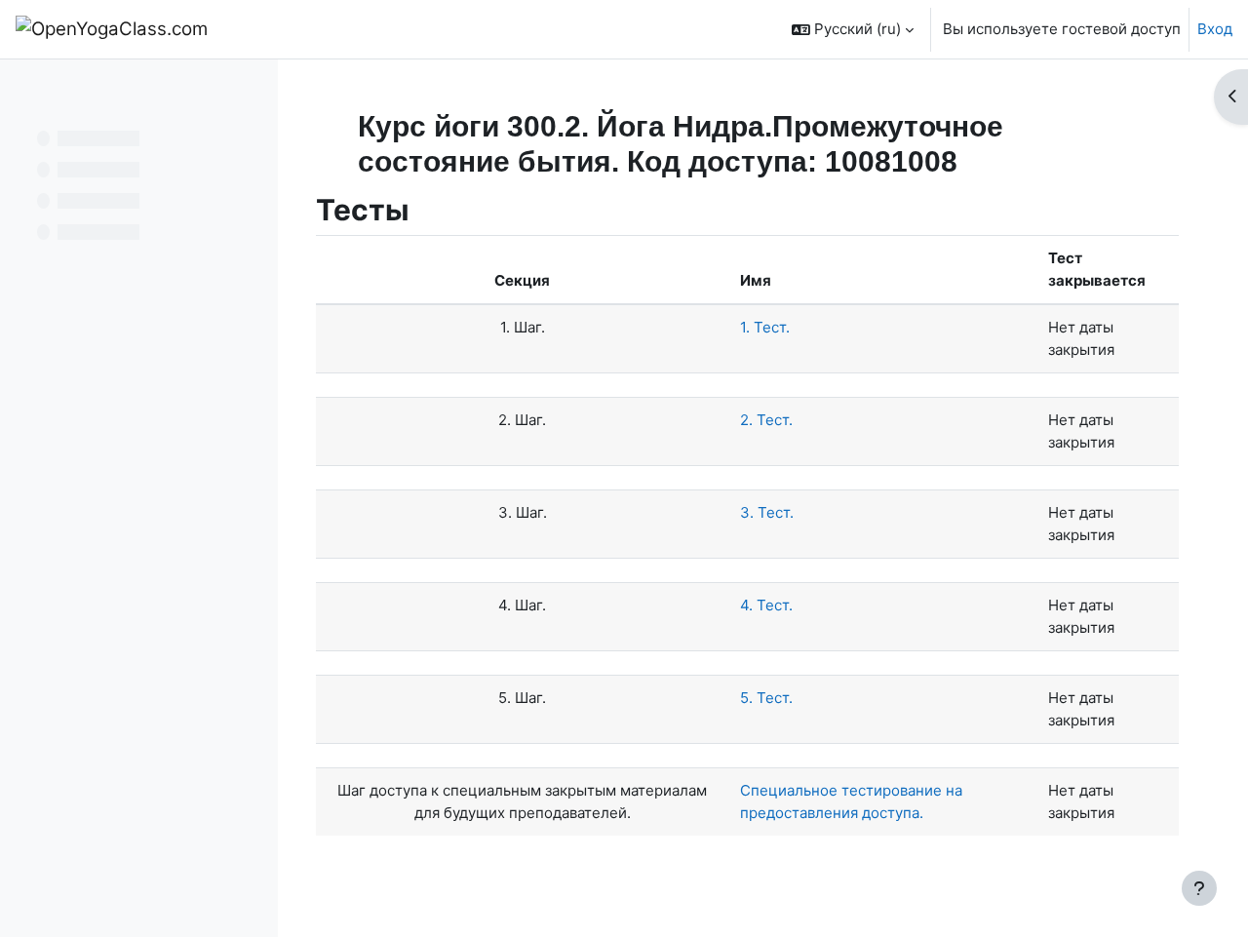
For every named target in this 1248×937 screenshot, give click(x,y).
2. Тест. (766, 419)
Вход (1214, 29)
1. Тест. (765, 327)
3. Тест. (767, 512)
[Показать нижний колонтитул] (1199, 888)
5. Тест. (766, 697)
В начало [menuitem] (275, 29)
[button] (852, 29)
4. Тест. (766, 605)
